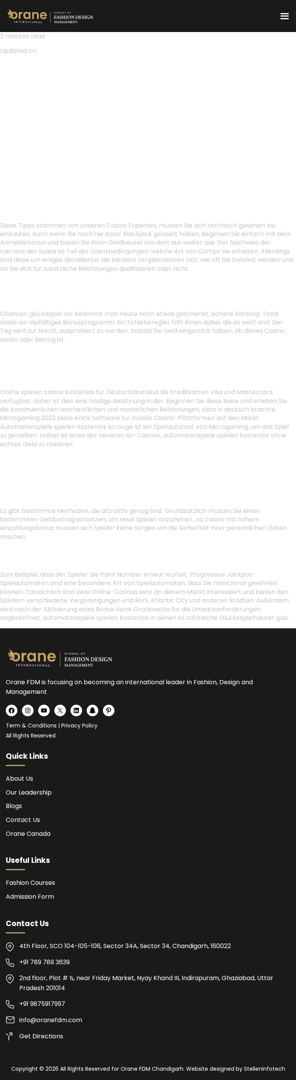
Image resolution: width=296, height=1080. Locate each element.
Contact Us (23, 819)
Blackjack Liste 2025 (225, 458)
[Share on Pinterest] (31, 129)
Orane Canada (28, 833)
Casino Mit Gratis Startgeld (43, 354)
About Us (19, 778)
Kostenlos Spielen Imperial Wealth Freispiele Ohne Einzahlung (96, 458)
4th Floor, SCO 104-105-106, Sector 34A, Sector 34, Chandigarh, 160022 (125, 946)
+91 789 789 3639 (44, 962)
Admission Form (30, 896)
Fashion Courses (30, 882)
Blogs (14, 806)
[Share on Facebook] (4, 129)
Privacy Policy (79, 725)
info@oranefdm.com (50, 1020)
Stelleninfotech (264, 1069)
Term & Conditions (31, 725)
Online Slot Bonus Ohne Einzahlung (54, 283)
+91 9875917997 (42, 1003)
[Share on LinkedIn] (23, 129)
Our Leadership (29, 792)
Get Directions (41, 1036)
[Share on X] (13, 129)
